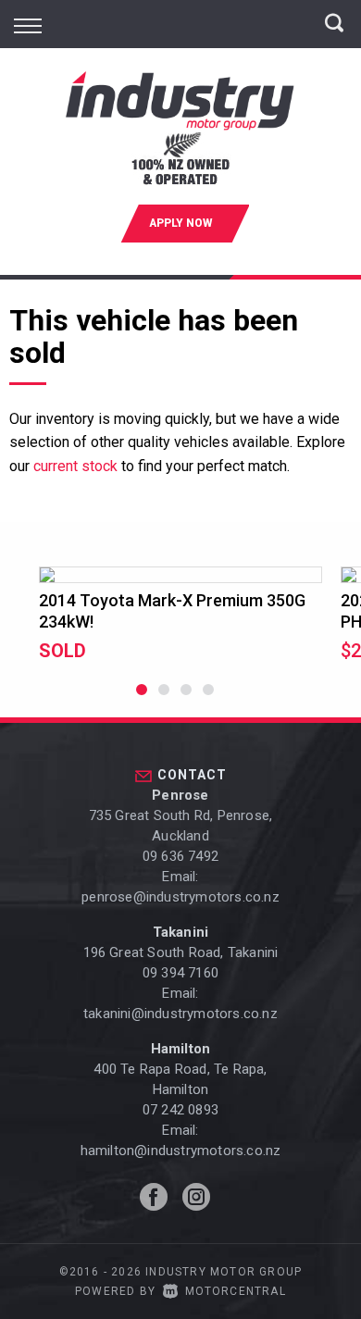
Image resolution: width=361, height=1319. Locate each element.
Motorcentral (235, 1291)
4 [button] (209, 698)
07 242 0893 (180, 1109)
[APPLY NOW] (180, 252)
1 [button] (142, 698)
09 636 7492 (180, 856)
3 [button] (186, 698)
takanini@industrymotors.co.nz (180, 1013)
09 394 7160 (180, 972)
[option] (180, 614)
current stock (75, 466)
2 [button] (164, 698)
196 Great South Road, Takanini (181, 952)
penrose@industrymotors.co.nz (180, 897)
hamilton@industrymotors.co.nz (181, 1150)
